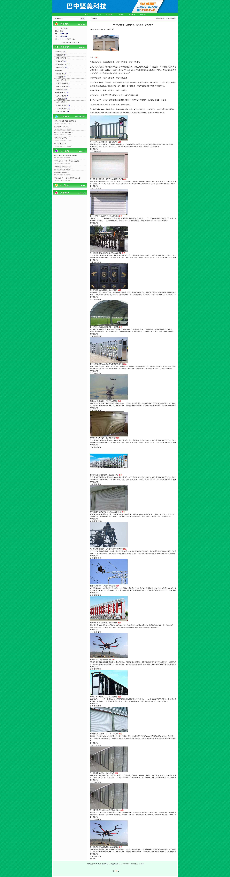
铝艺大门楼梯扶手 (62, 86)
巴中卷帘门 (60, 52)
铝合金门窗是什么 (60, 144)
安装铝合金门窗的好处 (61, 127)
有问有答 (132, 14)
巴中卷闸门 (60, 61)
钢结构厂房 (60, 74)
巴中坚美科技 (94, 149)
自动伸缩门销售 (61, 80)
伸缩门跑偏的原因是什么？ (63, 167)
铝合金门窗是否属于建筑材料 (63, 132)
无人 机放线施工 (61, 112)
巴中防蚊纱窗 (60, 55)
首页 (86, 14)
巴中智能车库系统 (62, 83)
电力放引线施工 (61, 93)
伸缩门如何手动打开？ (61, 172)
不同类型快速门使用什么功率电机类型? (66, 161)
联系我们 (143, 14)
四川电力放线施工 (62, 108)
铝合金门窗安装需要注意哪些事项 (65, 121)
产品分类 (109, 14)
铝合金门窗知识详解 (60, 138)
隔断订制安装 (60, 67)
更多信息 (93, 858)
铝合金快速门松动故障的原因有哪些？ (66, 155)
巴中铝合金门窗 (61, 64)
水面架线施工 (60, 102)
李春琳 (141, 864)
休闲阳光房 (60, 77)
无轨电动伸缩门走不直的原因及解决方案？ (68, 178)
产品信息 (98, 14)
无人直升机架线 (61, 96)
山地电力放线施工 (62, 105)
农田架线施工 (60, 99)
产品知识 (121, 14)
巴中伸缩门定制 (61, 58)
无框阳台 (59, 71)
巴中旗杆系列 (60, 89)
